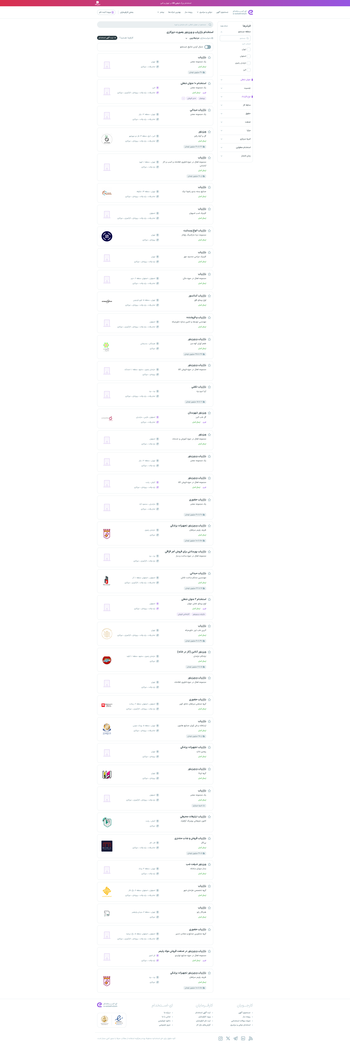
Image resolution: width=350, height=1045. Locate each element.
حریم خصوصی (164, 1025)
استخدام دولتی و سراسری (240, 1025)
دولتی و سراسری (205, 12)
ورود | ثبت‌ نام (105, 12)
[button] (235, 49)
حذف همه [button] (224, 26)
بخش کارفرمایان (126, 12)
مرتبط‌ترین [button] (194, 38)
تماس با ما (166, 1016)
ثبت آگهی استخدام (106, 37)
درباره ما (167, 1012)
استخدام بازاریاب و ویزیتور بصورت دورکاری (190, 32)
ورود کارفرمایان (205, 1016)
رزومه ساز (188, 12)
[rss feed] (250, 1038)
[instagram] (220, 1038)
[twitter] (228, 1038)
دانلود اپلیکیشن (164, 1020)
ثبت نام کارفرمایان (203, 1020)
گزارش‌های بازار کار (203, 1025)
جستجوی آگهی (222, 12)
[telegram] (235, 1038)
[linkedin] (243, 1038)
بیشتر (162, 12)
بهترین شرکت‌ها (174, 12)
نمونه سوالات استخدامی (240, 1020)
